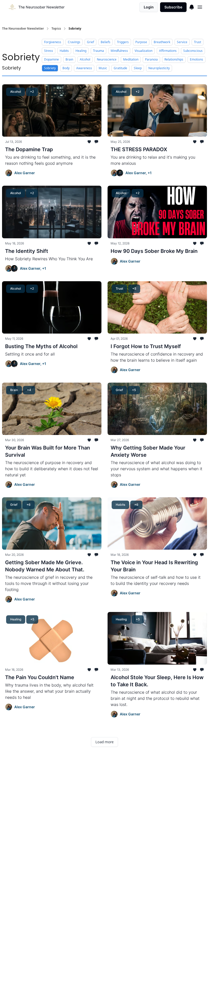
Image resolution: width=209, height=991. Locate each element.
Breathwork (162, 42)
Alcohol (85, 59)
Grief (90, 42)
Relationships (173, 59)
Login (149, 7)
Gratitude (120, 68)
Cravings (74, 42)
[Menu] (192, 6)
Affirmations (168, 51)
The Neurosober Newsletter (23, 29)
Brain (69, 59)
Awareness (84, 68)
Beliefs (105, 42)
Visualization (143, 51)
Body (66, 68)
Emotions (196, 59)
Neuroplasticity (159, 68)
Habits (64, 51)
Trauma (98, 51)
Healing (80, 51)
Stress (48, 51)
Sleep (138, 68)
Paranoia (151, 59)
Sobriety (50, 68)
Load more (104, 741)
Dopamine (51, 59)
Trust (197, 42)
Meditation (130, 59)
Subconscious (193, 51)
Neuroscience (106, 59)
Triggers (123, 42)
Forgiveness (52, 42)
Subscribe (173, 7)
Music (103, 68)
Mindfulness (119, 51)
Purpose (141, 42)
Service (182, 42)
